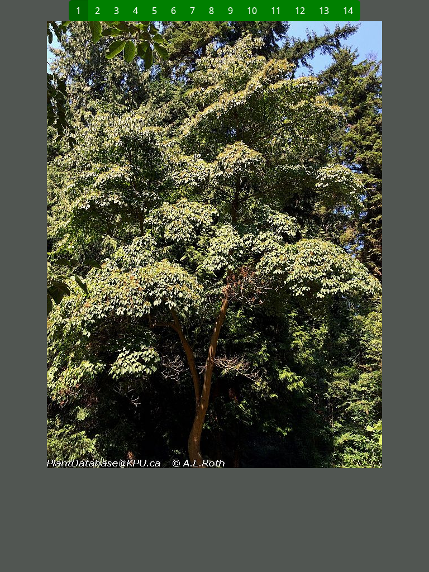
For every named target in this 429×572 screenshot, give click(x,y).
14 (348, 10)
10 (252, 10)
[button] (110, 244)
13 (324, 10)
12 (300, 10)
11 (276, 10)
